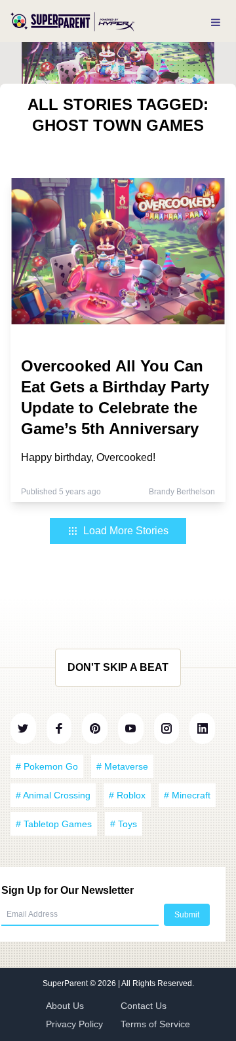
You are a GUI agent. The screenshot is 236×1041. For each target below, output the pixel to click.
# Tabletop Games (54, 824)
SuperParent (66, 983)
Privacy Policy (74, 1024)
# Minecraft (187, 795)
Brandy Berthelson (182, 491)
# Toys (123, 824)
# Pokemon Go (47, 766)
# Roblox (127, 795)
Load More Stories (125, 530)
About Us (65, 1005)
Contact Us (144, 1005)
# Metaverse (122, 766)
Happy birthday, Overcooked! (88, 457)
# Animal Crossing (53, 795)
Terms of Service (155, 1024)
